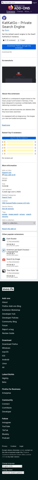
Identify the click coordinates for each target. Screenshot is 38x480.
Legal (21, 446)
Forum (5, 325)
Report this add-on (9, 229)
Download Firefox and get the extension (19, 47)
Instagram (6, 422)
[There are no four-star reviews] (20, 145)
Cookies (13, 446)
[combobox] (16, 2)
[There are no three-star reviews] (20, 148)
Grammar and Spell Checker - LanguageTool (18, 251)
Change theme (7, 470)
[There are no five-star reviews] (20, 142)
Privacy (4, 446)
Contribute (7, 408)
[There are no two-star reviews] (20, 150)
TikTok (5, 430)
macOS (5, 352)
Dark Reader (12, 239)
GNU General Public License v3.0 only (16, 203)
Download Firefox (10, 344)
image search (13, 214)
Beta (4, 382)
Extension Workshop (11, 310)
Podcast (6, 438)
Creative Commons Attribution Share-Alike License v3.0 (16, 454)
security (5, 216)
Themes (20, 11)
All (3, 367)
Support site (6, 172)
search (28, 214)
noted (22, 450)
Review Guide (8, 333)
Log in (35, 2)
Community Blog (9, 321)
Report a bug (8, 329)
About (5, 302)
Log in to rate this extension (19, 138)
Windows (6, 348)
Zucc (7, 30)
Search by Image (13, 259)
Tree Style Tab (12, 270)
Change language (8, 463)
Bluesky (5, 434)
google (4, 214)
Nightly (5, 378)
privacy (22, 214)
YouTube (6, 426)
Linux (4, 363)
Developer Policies (10, 318)
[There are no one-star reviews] (20, 153)
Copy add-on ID (9, 175)
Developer (6, 412)
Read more (6, 125)
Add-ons (6, 298)
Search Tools (7, 197)
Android (5, 359)
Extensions (11, 11)
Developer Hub (8, 314)
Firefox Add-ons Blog (11, 306)
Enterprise (6, 393)
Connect (6, 404)
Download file (7, 52)
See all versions (8, 209)
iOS (3, 356)
